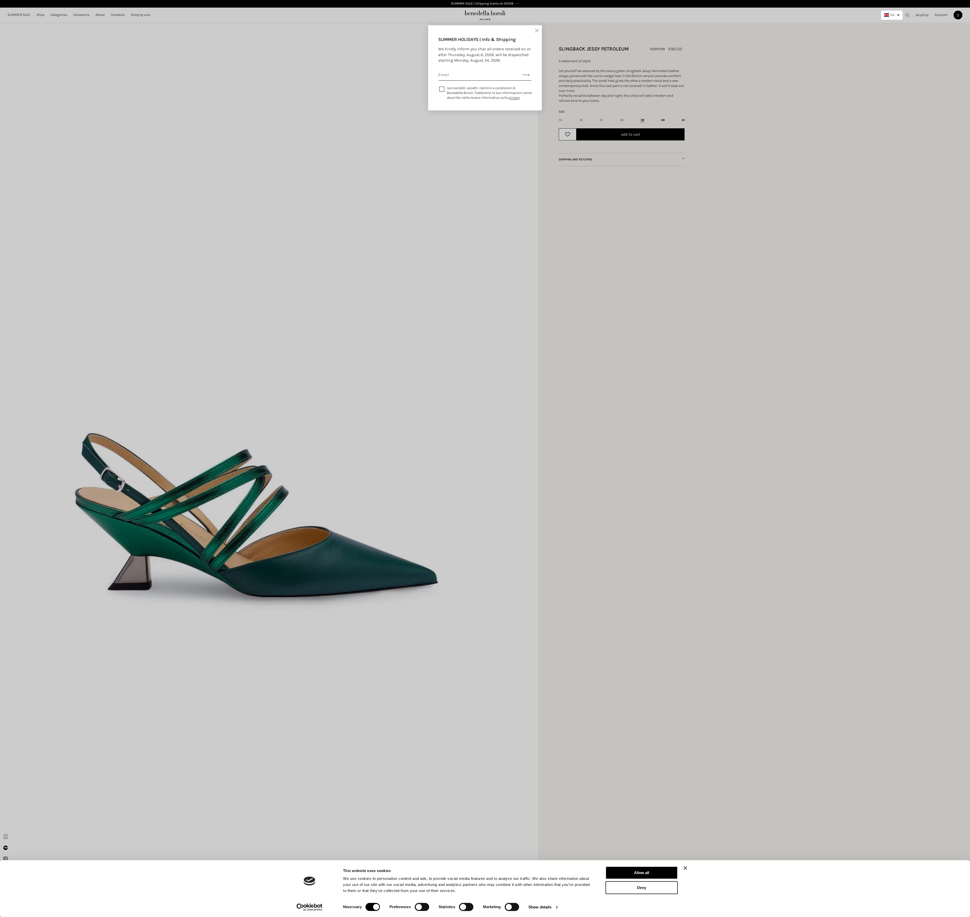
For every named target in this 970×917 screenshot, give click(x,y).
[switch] (422, 907)
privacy (514, 97)
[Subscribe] (525, 75)
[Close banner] (685, 868)
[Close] (537, 30)
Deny (641, 887)
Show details (539, 907)
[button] (40, 15)
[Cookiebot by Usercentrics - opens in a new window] (309, 907)
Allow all (641, 873)
